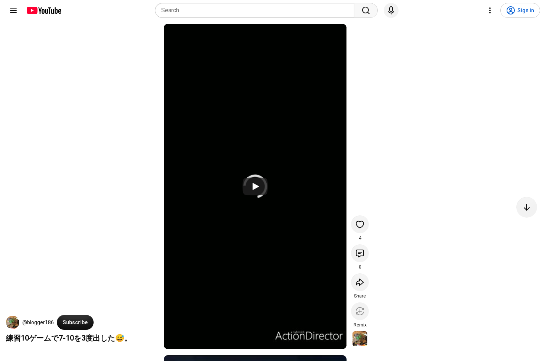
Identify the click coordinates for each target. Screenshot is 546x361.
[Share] (360, 282)
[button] (12, 322)
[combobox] (256, 10)
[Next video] (526, 207)
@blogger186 (38, 322)
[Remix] (360, 311)
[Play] (255, 186)
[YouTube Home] (43, 10)
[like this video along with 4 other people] (360, 224)
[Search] (366, 10)
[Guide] (13, 10)
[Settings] (489, 10)
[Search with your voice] (391, 10)
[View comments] (360, 253)
